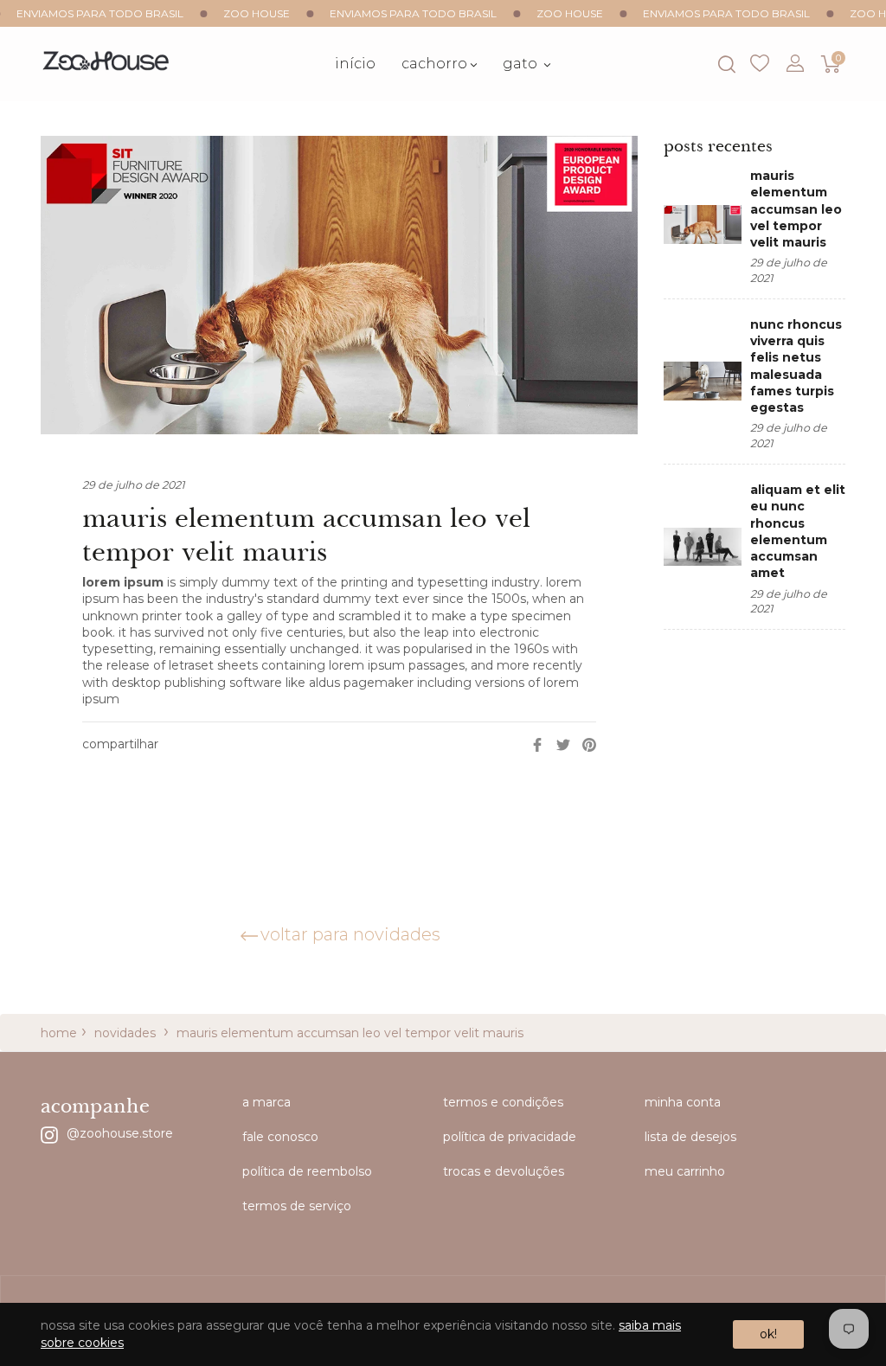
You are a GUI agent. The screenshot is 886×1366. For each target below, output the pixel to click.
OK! (768, 1334)
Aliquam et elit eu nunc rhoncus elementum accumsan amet (797, 531)
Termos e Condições (503, 1102)
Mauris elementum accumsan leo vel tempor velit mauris (796, 209)
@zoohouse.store (120, 1133)
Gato (522, 63)
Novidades (125, 1033)
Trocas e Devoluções (503, 1171)
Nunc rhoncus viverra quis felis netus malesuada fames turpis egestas (796, 366)
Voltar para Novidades (350, 934)
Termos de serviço (296, 1206)
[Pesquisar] (725, 64)
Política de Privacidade (509, 1137)
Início (355, 63)
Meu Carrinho (685, 1171)
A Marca (266, 1102)
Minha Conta (683, 1102)
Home (59, 1033)
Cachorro (434, 63)
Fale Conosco (280, 1137)
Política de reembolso (307, 1171)
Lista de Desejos (759, 64)
